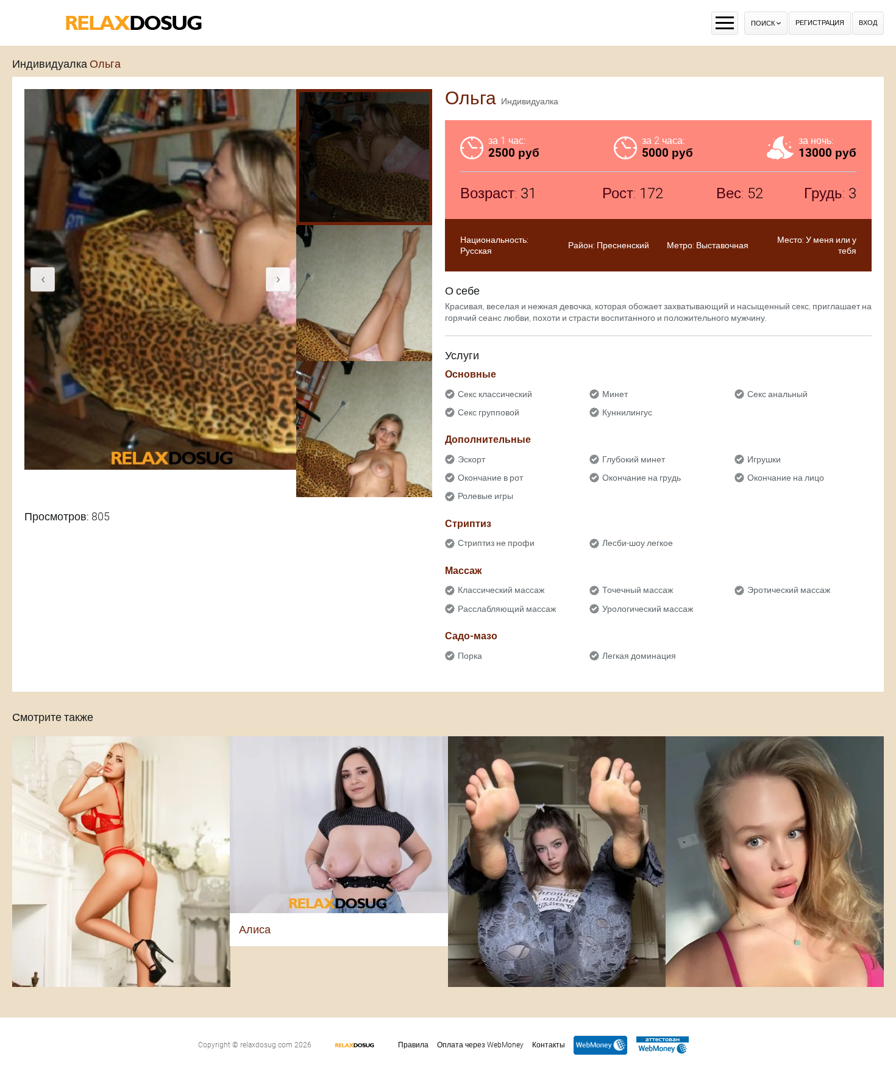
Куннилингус (627, 412)
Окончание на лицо (785, 478)
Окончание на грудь (641, 478)
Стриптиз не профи (496, 543)
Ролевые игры (485, 496)
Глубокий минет (633, 459)
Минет (615, 394)
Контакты (548, 1045)
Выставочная (722, 245)
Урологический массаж (647, 609)
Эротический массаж (788, 590)
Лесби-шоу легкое (637, 543)
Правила (413, 1045)
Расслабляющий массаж (507, 609)
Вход (868, 23)
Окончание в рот (490, 478)
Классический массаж (501, 590)
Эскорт (471, 459)
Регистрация (819, 23)
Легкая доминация (639, 656)
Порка (470, 656)
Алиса (255, 929)
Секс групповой (488, 412)
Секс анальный (777, 394)
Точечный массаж (637, 590)
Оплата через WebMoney (480, 1045)
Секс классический (495, 394)
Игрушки (764, 459)
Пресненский (623, 245)
